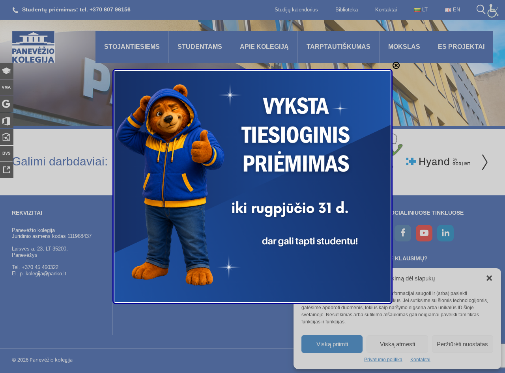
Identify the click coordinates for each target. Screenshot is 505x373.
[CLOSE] (396, 65)
